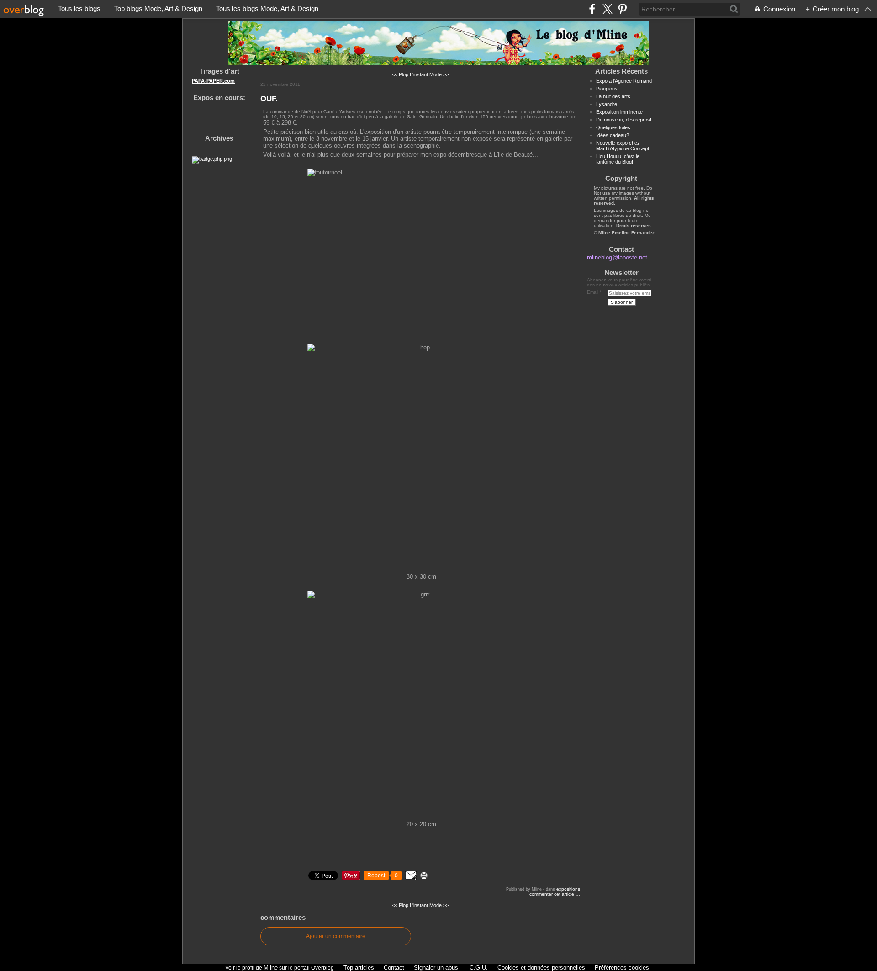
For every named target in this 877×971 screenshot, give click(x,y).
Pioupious (607, 88)
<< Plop (400, 74)
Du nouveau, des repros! (623, 119)
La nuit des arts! (614, 96)
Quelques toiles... (615, 127)
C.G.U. (479, 967)
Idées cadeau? (612, 135)
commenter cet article (552, 894)
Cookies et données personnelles (541, 967)
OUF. (269, 99)
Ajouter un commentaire (335, 936)
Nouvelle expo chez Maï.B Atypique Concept (622, 145)
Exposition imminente (619, 112)
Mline (271, 967)
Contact (394, 967)
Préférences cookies (622, 967)
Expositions (568, 889)
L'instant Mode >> (429, 74)
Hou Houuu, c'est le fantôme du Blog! (617, 158)
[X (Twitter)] (607, 9)
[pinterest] (622, 9)
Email (592, 292)
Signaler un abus (437, 967)
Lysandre (606, 104)
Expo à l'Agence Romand (624, 81)
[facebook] (592, 9)
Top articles (358, 967)
